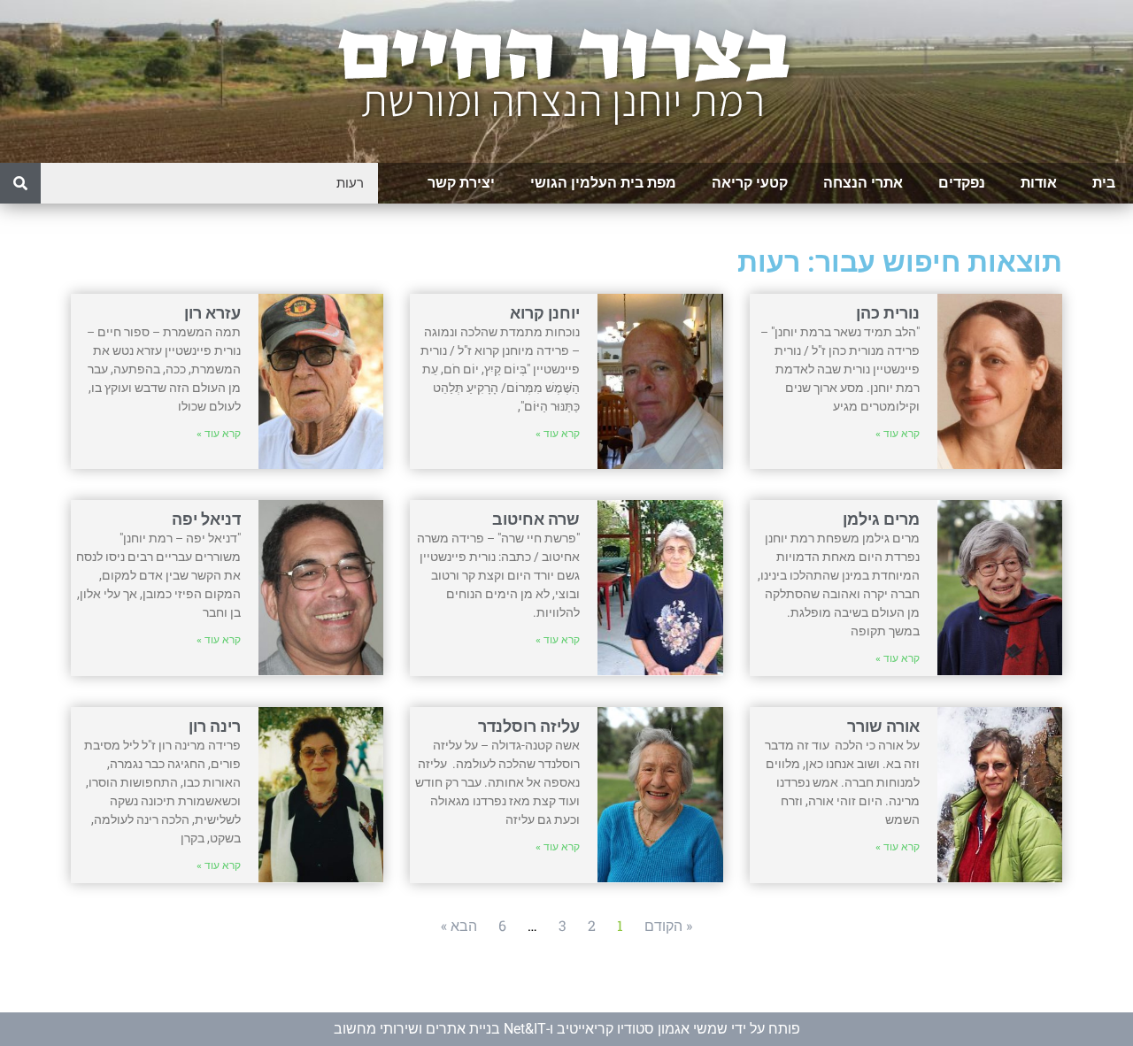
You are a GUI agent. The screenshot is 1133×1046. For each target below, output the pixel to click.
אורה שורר (883, 726)
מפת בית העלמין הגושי (603, 182)
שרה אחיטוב (536, 519)
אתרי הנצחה (863, 182)
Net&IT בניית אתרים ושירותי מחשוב (440, 1028)
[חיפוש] (20, 183)
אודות (1039, 182)
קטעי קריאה (750, 182)
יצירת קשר (461, 182)
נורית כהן (888, 313)
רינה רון (215, 726)
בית (1103, 182)
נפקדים (961, 182)
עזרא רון (212, 313)
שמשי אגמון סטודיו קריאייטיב (642, 1028)
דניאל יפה (206, 519)
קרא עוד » (897, 433)
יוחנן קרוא (545, 313)
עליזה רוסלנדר (529, 726)
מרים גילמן (881, 519)
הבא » (459, 925)
